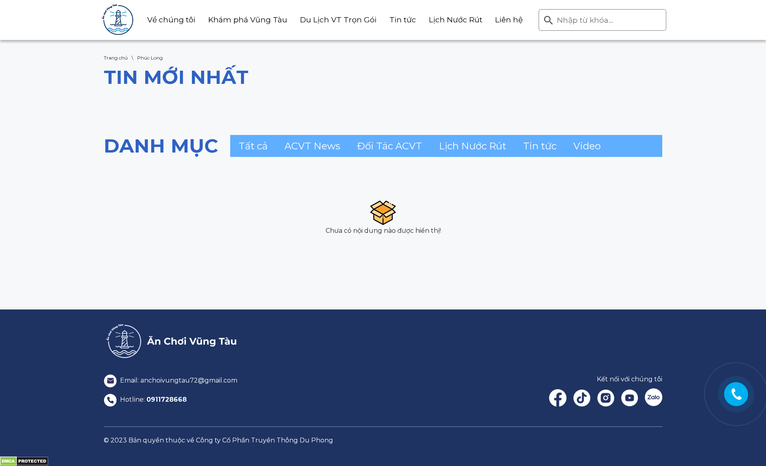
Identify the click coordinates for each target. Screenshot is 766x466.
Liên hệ (509, 19)
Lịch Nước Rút (455, 19)
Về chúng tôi (171, 19)
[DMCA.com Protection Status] (24, 461)
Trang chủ (116, 58)
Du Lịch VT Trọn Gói (338, 19)
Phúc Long (150, 58)
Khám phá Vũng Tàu (247, 19)
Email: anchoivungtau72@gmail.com (177, 380)
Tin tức (402, 19)
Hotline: (152, 399)
